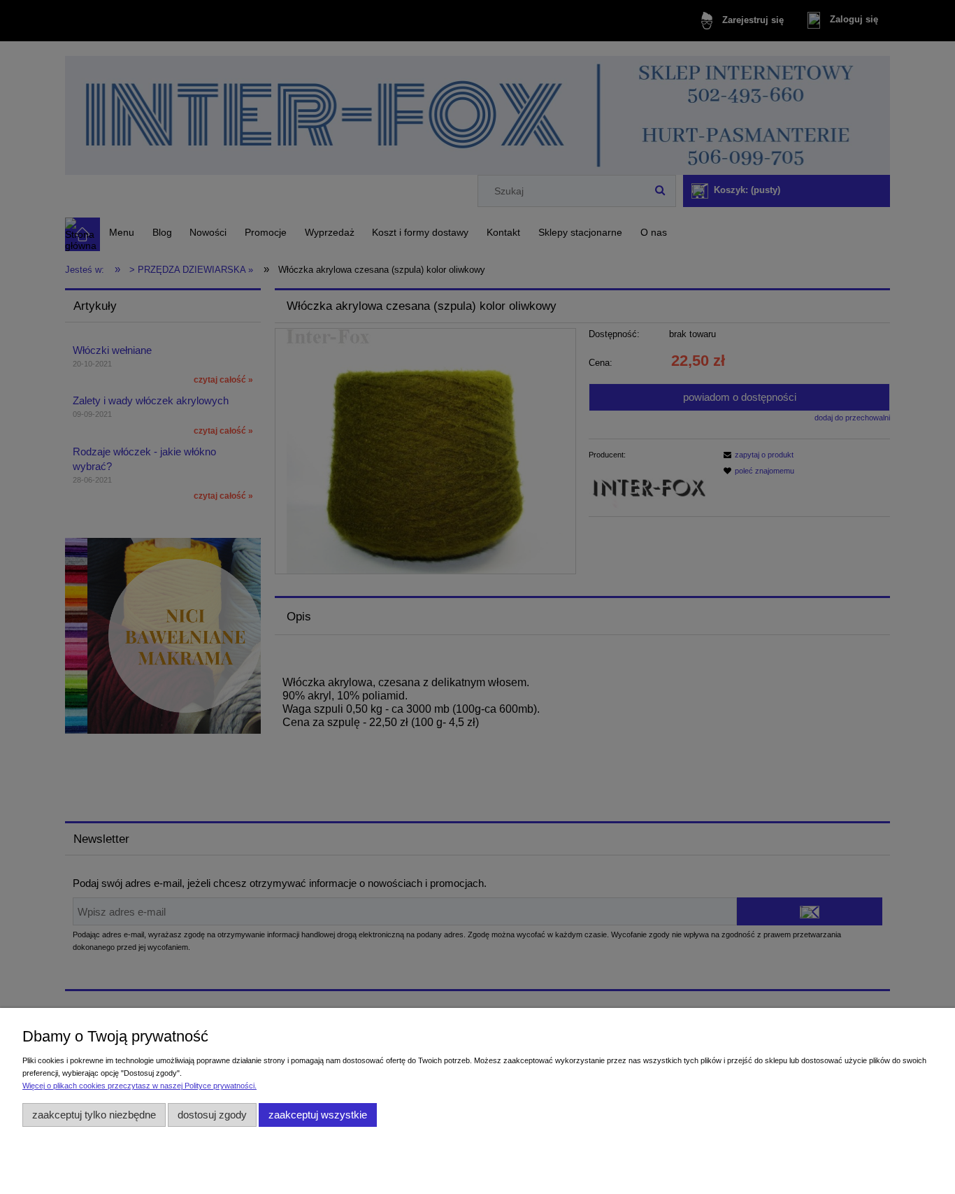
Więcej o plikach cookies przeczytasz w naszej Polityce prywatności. (139, 1085)
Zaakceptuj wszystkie (317, 1115)
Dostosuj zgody (212, 1115)
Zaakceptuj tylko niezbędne (94, 1115)
